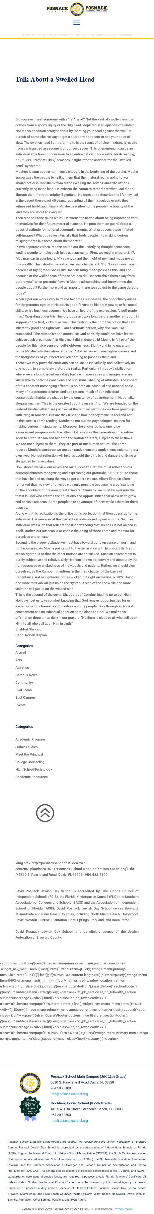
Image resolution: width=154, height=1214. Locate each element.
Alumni (20, 653)
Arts (18, 660)
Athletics (22, 668)
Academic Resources (31, 777)
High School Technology (33, 769)
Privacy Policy (123, 1208)
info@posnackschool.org (69, 1094)
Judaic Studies (26, 747)
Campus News (26, 675)
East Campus (25, 697)
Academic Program (30, 739)
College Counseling (30, 762)
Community (24, 683)
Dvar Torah (23, 690)
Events (20, 705)
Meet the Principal (29, 754)
